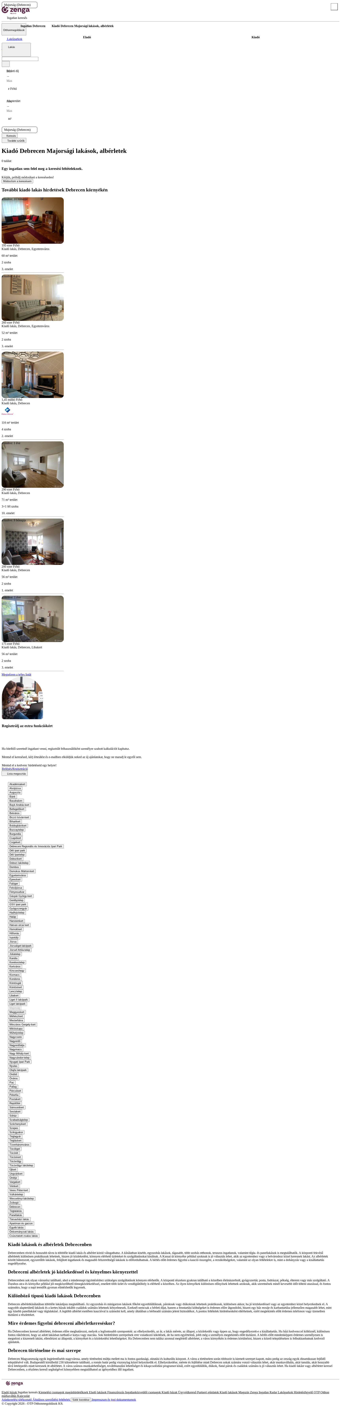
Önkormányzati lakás (21, 1231)
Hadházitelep (16, 912)
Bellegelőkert (16, 809)
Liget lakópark (17, 1003)
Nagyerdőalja (16, 1045)
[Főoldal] (11, 26)
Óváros (13, 1078)
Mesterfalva (16, 1020)
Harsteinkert (16, 920)
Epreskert (15, 879)
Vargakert (14, 1182)
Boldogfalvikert (17, 825)
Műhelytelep (16, 1032)
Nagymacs (15, 1049)
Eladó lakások (98, 1392)
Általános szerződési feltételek (52, 1399)
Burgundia (15, 833)
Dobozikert (15, 858)
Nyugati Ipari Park (19, 1061)
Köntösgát (15, 983)
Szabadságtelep (18, 1119)
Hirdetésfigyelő (304, 1392)
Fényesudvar (16, 891)
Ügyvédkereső (187, 1392)
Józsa (12, 941)
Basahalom (15, 800)
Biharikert (14, 821)
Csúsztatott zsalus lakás (23, 1235)
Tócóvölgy (15, 1161)
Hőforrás (14, 933)
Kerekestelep (16, 962)
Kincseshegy (16, 970)
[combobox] (16, 50)
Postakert (15, 1099)
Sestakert (15, 1111)
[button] (34, 5)
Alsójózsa (15, 788)
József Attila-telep (19, 949)
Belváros (14, 813)
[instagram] (6, 1388)
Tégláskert (15, 1140)
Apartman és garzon (21, 1223)
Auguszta (14, 792)
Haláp (12, 916)
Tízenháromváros (19, 1144)
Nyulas (13, 1065)
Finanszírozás (116, 1392)
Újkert (12, 1169)
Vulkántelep (16, 1194)
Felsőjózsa (15, 887)
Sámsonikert (16, 1107)
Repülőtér (14, 1103)
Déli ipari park (17, 850)
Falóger (13, 883)
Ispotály (14, 937)
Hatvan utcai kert (19, 925)
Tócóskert (15, 1157)
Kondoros (14, 978)
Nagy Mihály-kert (19, 1053)
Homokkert (15, 929)
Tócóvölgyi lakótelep (21, 1165)
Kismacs (14, 974)
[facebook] (3, 1388)
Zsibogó (14, 1202)
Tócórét (13, 1153)
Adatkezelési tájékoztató (17, 1399)
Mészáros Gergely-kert (22, 1024)
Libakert (14, 995)
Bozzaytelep (16, 829)
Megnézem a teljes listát (16, 674)
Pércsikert (15, 1090)
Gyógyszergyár (18, 908)
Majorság (14, 1007)
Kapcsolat (23, 1396)
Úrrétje (13, 1177)
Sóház (13, 1115)
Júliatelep (14, 954)
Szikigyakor (16, 1132)
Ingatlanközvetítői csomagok (143, 1392)
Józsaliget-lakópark (20, 945)
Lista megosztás (16, 773)
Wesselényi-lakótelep (21, 1198)
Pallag (13, 1086)
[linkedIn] (9, 1388)
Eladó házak (10, 1392)
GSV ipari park (17, 904)
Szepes (13, 1128)
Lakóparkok (286, 1392)
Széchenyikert (17, 1123)
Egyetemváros (17, 875)
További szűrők (16, 140)
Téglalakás (15, 1211)
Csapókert (15, 838)
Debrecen (14, 1206)
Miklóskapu (15, 1028)
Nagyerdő (14, 1041)
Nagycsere (15, 1036)
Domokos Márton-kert (21, 871)
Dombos (14, 867)
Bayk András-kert (19, 804)
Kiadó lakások (229, 1392)
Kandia (13, 958)
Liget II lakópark (18, 999)
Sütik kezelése (80, 1399)
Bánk (12, 796)
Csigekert (14, 842)
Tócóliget (14, 1148)
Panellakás (15, 1215)
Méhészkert (16, 1016)
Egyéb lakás (16, 1227)
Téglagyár (15, 1136)
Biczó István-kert (19, 817)
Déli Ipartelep (16, 854)
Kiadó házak (170, 1392)
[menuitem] (14, 18)
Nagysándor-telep (19, 1057)
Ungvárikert (15, 1173)
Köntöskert (15, 987)
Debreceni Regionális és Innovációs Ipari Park (35, 846)
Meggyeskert (16, 1012)
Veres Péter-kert (18, 1190)
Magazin (244, 1392)
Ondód (13, 1074)
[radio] (87, 37)
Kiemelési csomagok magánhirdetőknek (63, 1392)
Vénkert (13, 1186)
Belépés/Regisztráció (15, 768)
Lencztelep (15, 991)
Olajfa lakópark (18, 1070)
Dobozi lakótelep (18, 862)
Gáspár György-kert (20, 896)
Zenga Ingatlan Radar (264, 1392)
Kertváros (15, 966)
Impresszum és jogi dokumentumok (113, 1399)
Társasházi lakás (19, 1219)
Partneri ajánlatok (208, 1392)
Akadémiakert (17, 784)
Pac (11, 1082)
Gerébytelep (16, 900)
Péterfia (13, 1094)
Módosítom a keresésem (17, 181)
